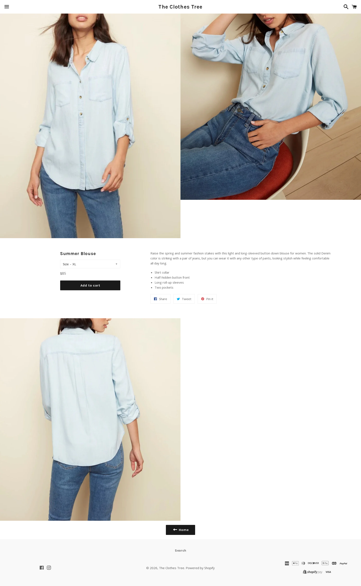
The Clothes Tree (180, 7)
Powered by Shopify (200, 568)
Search (180, 550)
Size (66, 264)
